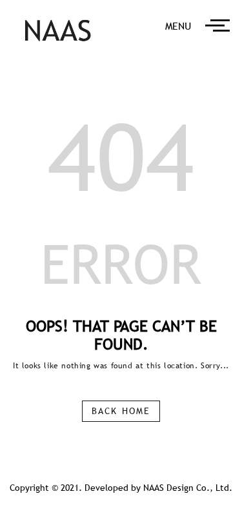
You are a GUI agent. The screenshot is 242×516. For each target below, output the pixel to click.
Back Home (121, 411)
